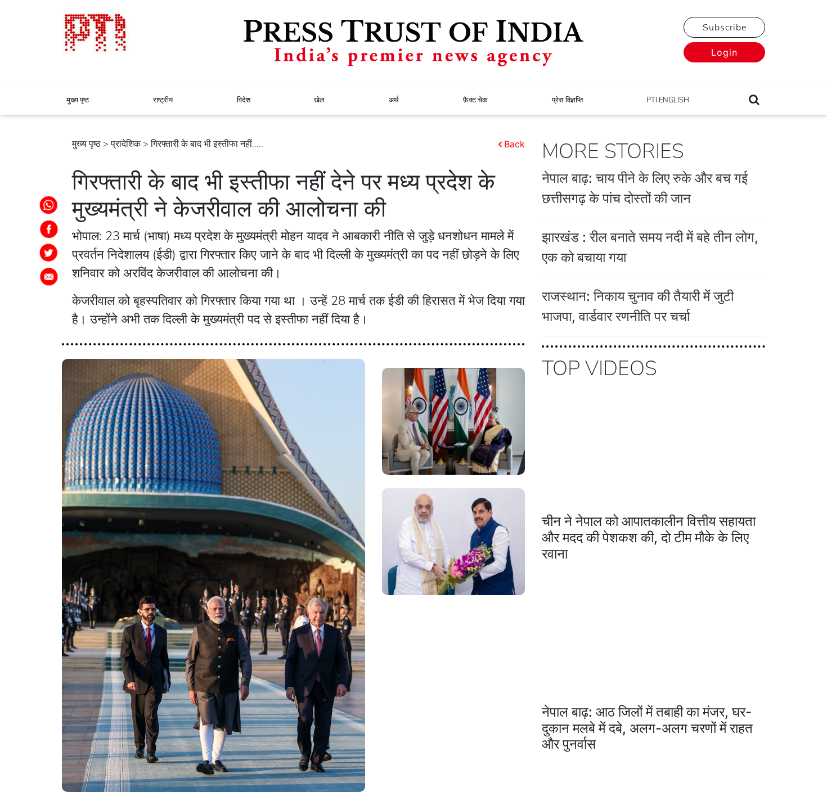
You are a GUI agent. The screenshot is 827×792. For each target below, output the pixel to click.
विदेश (243, 100)
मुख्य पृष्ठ (77, 100)
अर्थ (394, 100)
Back (514, 144)
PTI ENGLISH (667, 100)
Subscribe (725, 27)
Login (724, 52)
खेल (319, 100)
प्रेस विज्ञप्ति (567, 100)
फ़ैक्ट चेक (475, 100)
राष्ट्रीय (163, 100)
